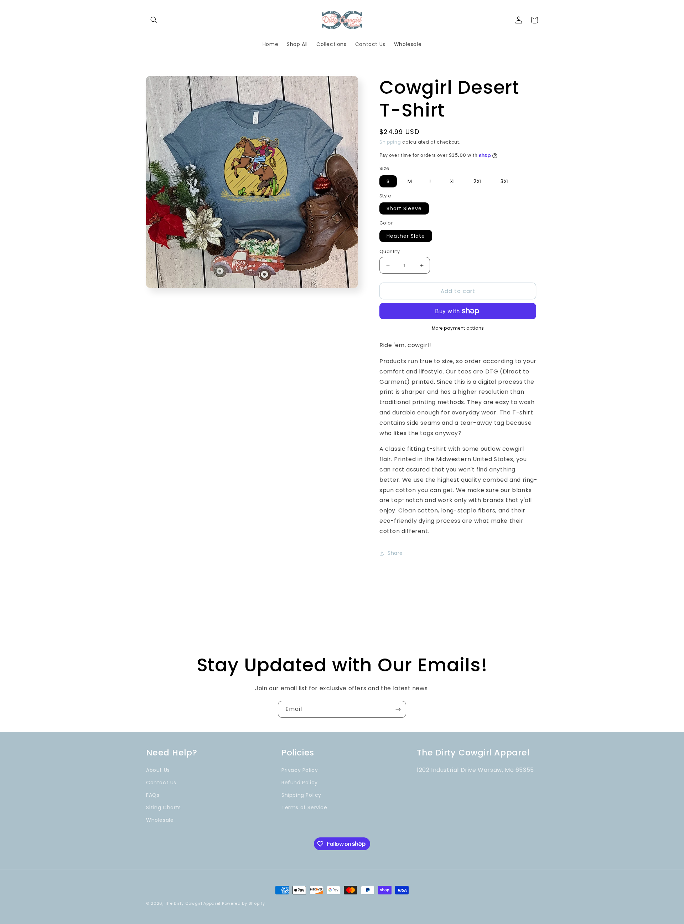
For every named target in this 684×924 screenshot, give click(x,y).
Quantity (389, 251)
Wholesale (159, 820)
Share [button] (395, 553)
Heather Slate (406, 235)
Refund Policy (299, 782)
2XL (478, 181)
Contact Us (161, 782)
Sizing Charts (163, 807)
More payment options (458, 328)
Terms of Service (304, 807)
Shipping (390, 142)
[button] (154, 20)
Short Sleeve (404, 208)
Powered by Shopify (243, 903)
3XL (505, 181)
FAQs (152, 795)
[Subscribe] (398, 709)
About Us (158, 770)
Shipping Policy (301, 795)
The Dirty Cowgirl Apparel (193, 903)
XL (453, 181)
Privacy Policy (299, 770)
